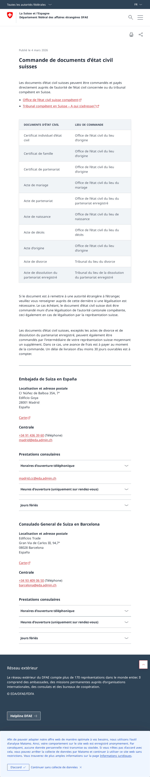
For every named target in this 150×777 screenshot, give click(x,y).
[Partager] (140, 34)
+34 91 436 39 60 (31, 435)
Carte (23, 417)
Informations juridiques (115, 756)
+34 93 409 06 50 (31, 580)
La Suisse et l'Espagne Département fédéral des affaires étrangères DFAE (53, 15)
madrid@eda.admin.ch (35, 440)
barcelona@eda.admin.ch (37, 585)
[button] (143, 664)
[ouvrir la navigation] (140, 17)
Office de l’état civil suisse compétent (50, 100)
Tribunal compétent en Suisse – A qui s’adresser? (59, 106)
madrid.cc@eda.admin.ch (37, 478)
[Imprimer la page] (131, 34)
